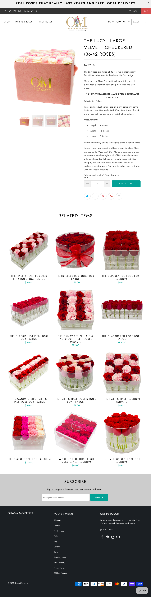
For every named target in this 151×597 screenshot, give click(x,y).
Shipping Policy (60, 557)
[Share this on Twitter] (87, 196)
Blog (55, 541)
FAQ (56, 536)
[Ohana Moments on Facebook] (5, 11)
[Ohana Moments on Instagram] (14, 11)
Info (109, 21)
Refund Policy (59, 562)
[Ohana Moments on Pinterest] (9, 11)
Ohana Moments (21, 583)
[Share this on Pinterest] (103, 196)
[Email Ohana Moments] (19, 11)
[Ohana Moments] (77, 23)
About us (57, 520)
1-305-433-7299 (30, 11)
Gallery (57, 546)
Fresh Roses (45, 21)
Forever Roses (24, 21)
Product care (59, 530)
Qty (86, 177)
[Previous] (11, 73)
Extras (56, 552)
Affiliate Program (60, 573)
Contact (122, 21)
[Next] (77, 73)
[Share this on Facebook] (95, 196)
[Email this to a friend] (119, 196)
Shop (7, 21)
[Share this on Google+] (111, 196)
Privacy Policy (59, 567)
